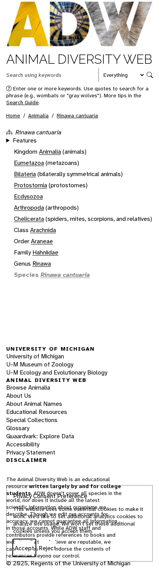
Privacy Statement (30, 452)
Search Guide (22, 102)
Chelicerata (29, 219)
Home (13, 115)
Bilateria (25, 174)
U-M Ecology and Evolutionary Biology (56, 372)
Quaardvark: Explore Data (40, 436)
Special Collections (32, 420)
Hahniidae (45, 252)
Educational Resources (36, 412)
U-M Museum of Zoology (39, 364)
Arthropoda (29, 207)
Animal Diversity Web (79, 59)
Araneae (42, 241)
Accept (24, 548)
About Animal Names (34, 404)
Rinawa (41, 263)
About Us (18, 396)
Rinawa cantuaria (77, 115)
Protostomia (30, 185)
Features (25, 140)
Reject (47, 548)
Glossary (17, 428)
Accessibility (22, 444)
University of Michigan (35, 356)
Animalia (38, 115)
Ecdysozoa (28, 196)
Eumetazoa (29, 163)
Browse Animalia (28, 387)
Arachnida (43, 230)
